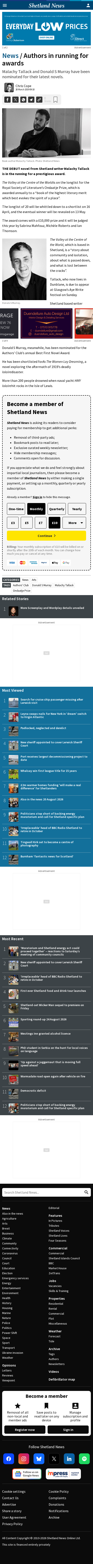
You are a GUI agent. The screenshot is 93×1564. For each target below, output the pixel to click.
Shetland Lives (58, 1236)
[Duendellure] (46, 323)
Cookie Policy (59, 1491)
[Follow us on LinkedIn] (69, 1458)
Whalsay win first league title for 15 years (49, 771)
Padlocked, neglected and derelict (43, 728)
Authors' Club (21, 585)
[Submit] (86, 1192)
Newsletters (57, 1364)
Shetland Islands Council (64, 1258)
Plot (51, 1318)
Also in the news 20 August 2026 (42, 799)
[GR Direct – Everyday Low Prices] (46, 28)
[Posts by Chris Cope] (9, 87)
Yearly (77, 509)
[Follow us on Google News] (27, 1473)
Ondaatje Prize (21, 590)
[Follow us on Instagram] (23, 1458)
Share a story (11, 1511)
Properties (57, 1298)
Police (6, 1323)
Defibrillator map (62, 1379)
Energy (6, 1283)
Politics (7, 1328)
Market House (58, 1268)
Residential (56, 1304)
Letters (7, 1370)
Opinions (9, 1365)
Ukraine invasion (12, 1353)
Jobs (52, 1281)
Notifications (59, 1511)
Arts (34, 580)
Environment (10, 1293)
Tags (52, 1354)
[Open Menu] (5, 5)
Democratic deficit (33, 1091)
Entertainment (11, 1288)
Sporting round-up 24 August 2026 (43, 1019)
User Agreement (14, 1517)
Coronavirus (10, 1253)
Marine (6, 1313)
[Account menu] (88, 5)
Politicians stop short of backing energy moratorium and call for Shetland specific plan (52, 815)
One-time (16, 509)
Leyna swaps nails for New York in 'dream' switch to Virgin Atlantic (54, 715)
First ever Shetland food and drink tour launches (53, 991)
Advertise (9, 1504)
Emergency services (15, 1278)
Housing (7, 1308)
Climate (7, 1238)
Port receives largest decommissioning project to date (54, 758)
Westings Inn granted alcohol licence (46, 1033)
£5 (27, 523)
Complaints (57, 1498)
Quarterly (56, 509)
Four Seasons (57, 1240)
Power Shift (9, 1333)
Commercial (58, 1248)
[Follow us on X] (54, 1458)
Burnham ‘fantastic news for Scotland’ (47, 856)
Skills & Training (59, 1291)
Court (5, 1263)
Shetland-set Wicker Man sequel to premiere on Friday (52, 1006)
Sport (6, 1343)
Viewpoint (8, 1380)
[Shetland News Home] (46, 8)
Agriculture (9, 1218)
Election (7, 1273)
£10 (54, 523)
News (10, 55)
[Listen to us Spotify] (84, 1458)
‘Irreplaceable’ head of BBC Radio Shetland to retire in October (51, 829)
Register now (25, 1429)
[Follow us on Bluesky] (39, 1458)
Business (8, 1233)
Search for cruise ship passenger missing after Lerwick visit (52, 701)
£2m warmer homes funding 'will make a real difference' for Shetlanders (51, 786)
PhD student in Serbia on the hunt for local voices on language (54, 1049)
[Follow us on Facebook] (8, 1458)
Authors (54, 1359)
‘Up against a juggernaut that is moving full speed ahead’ (50, 1063)
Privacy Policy (12, 1524)
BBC (51, 1263)
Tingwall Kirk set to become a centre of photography (47, 843)
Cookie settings (14, 1491)
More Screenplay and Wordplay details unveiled (52, 608)
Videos (54, 1371)
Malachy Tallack (64, 585)
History (6, 1303)
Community (9, 1243)
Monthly (36, 509)
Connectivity (10, 1248)
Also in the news (12, 1213)
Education (8, 1268)
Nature (6, 1318)
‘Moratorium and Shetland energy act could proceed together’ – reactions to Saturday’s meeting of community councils (50, 951)
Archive (54, 1349)
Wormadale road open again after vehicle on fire (53, 1076)
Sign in (68, 1429)
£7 (40, 523)
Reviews (7, 1375)
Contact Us (10, 1498)
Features (55, 1215)
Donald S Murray (41, 585)
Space (6, 1338)
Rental (53, 1309)
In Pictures (55, 1221)
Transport (8, 1348)
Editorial (54, 1208)
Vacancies (55, 1286)
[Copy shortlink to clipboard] (39, 100)
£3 (13, 523)
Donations (56, 1504)
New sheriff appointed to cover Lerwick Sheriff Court (51, 743)
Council (6, 1258)
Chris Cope (23, 86)
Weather (7, 1358)
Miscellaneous (58, 1323)
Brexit (6, 1228)
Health (6, 1298)
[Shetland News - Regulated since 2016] (63, 1473)
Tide (51, 1341)
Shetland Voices (59, 1231)
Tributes (54, 1226)
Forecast (54, 1336)
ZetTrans (54, 1273)
